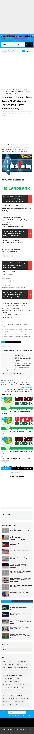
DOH (4, 667)
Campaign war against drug (13, 664)
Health (16, 681)
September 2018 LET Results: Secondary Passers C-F (20, 635)
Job (27, 684)
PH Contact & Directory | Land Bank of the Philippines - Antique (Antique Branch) (15, 199)
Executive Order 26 (10, 675)
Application (14, 661)
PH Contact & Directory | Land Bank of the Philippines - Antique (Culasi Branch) (14, 233)
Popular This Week (6, 601)
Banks (23, 661)
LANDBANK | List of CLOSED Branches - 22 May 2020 (15, 412)
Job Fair (6, 687)
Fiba (20, 675)
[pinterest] (13, 715)
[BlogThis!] (3, 460)
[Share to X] (5, 460)
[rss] (21, 715)
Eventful (26, 670)
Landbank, (4, 115)
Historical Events (9, 684)
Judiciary (14, 687)
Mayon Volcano (8, 690)
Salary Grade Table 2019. (19, 550)
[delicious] (29, 715)
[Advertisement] (17, 17)
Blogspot (29, 732)
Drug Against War (20, 667)
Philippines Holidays (10, 698)
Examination (14, 673)
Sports (5, 704)
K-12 (21, 687)
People (19, 695)
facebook (27, 468)
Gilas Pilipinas (8, 678)
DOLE (10, 667)
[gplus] (9, 715)
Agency (5, 661)
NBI (25, 690)
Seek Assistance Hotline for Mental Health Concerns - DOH (21, 607)
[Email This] (1, 460)
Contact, (29, 113)
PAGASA (24, 693)
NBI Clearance (8, 693)
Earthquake (7, 670)
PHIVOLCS (11, 695)
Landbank (16, 89)
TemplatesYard (10, 732)
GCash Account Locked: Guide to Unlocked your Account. (19, 565)
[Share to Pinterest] (8, 460)
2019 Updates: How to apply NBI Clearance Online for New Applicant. (21, 579)
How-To (21, 684)
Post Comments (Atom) (16, 466)
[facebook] (4, 715)
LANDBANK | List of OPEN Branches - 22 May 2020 (16, 432)
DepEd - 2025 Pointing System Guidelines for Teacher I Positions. (19, 537)
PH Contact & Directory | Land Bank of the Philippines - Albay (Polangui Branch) (14, 295)
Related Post (6, 394)
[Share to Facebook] (6, 460)
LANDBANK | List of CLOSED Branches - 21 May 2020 (17, 452)
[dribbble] (18, 715)
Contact (9, 89)
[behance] (24, 715)
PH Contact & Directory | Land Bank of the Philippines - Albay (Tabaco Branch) (14, 265)
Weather (24, 704)
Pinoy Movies (24, 698)
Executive (24, 673)
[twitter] (7, 715)
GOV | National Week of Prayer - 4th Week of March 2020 (20, 621)
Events (5, 673)
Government (7, 681)
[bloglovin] (15, 715)
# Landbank (16, 342)
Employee (17, 670)
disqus (17, 468)
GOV (19, 51)
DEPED (28, 664)
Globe (18, 678)
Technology (14, 704)
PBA (4, 695)
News (17, 693)
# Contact (8, 342)
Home (3, 89)
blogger (6, 468)
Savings (22, 701)
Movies (19, 690)
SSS (16, 701)
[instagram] (27, 715)
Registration (7, 701)
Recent (17, 601)
